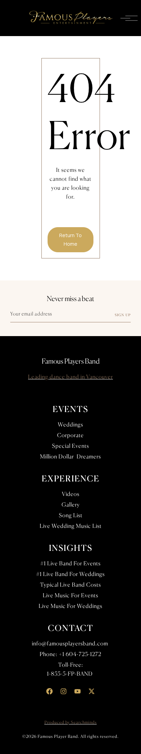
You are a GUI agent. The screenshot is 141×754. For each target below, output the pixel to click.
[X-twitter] (91, 691)
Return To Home (70, 239)
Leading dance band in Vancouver (70, 376)
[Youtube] (77, 691)
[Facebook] (49, 691)
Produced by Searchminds (70, 722)
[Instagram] (63, 691)
